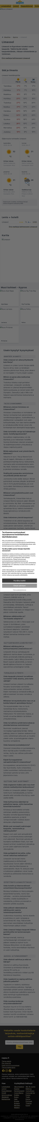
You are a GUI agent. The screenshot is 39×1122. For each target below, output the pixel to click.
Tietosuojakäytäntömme (19, 590)
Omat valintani (19, 585)
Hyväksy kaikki (20, 580)
